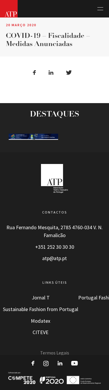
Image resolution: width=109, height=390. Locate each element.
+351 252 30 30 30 (54, 246)
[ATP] (9, 8)
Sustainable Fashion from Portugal (40, 309)
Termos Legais (54, 353)
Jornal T (41, 297)
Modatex (40, 320)
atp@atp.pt (54, 258)
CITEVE (41, 332)
